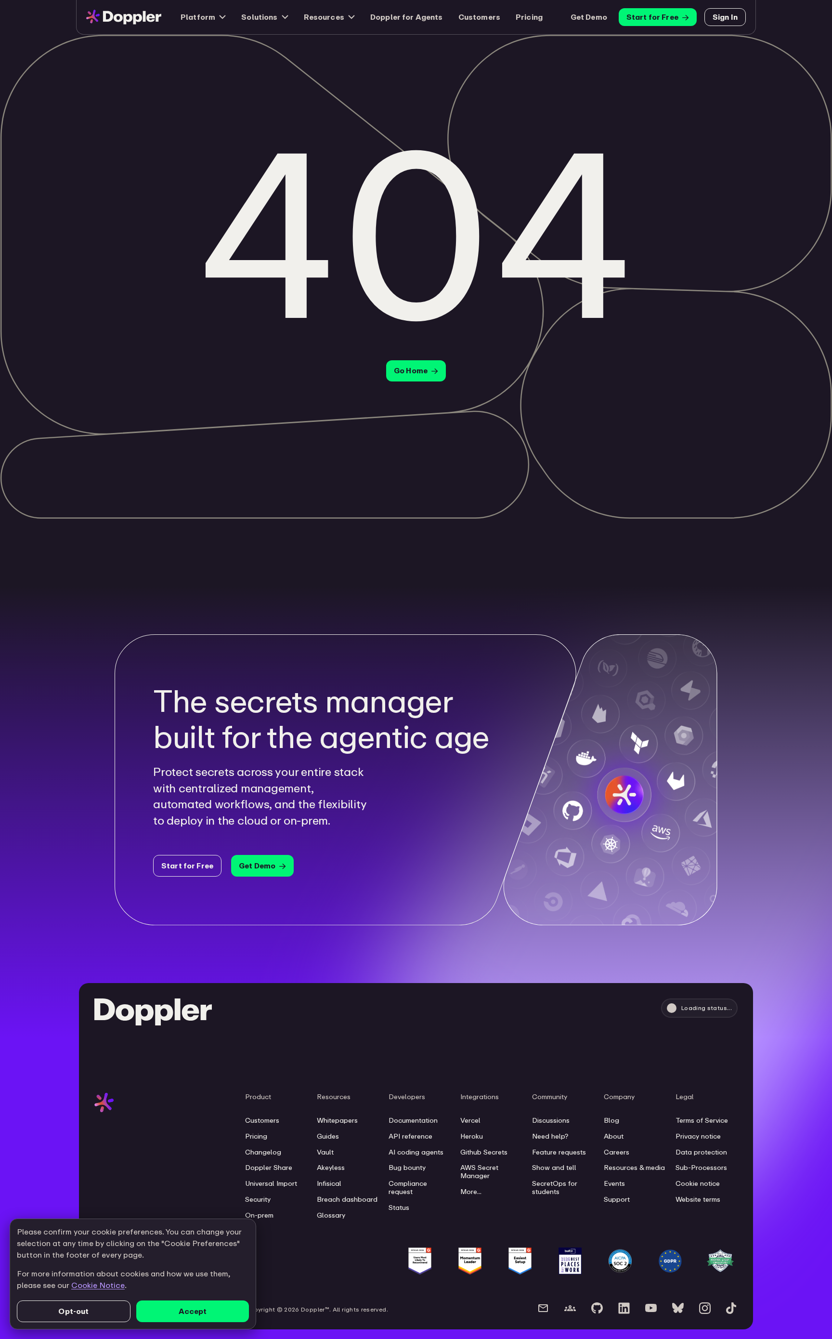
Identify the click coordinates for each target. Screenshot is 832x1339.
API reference (410, 1136)
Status (399, 1207)
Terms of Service (702, 1120)
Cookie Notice (98, 1285)
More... (470, 1191)
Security (258, 1199)
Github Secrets (483, 1152)
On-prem (259, 1215)
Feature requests (559, 1152)
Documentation (413, 1120)
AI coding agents (416, 1152)
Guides (328, 1136)
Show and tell (554, 1167)
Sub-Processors (701, 1167)
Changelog (263, 1152)
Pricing (529, 17)
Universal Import (271, 1183)
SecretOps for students (554, 1187)
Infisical (329, 1183)
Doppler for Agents (406, 17)
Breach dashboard (347, 1199)
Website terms (698, 1199)
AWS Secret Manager (479, 1172)
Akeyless (331, 1167)
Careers (616, 1152)
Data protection (701, 1152)
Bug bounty (407, 1167)
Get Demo (589, 17)
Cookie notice (698, 1183)
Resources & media (634, 1167)
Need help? (550, 1136)
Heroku (471, 1136)
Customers (479, 17)
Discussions (551, 1120)
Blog (611, 1120)
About (614, 1136)
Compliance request (408, 1187)
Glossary (331, 1215)
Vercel (470, 1120)
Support (617, 1199)
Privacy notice (698, 1136)
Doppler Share (268, 1167)
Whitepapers (337, 1120)
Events (614, 1183)
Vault (325, 1152)
